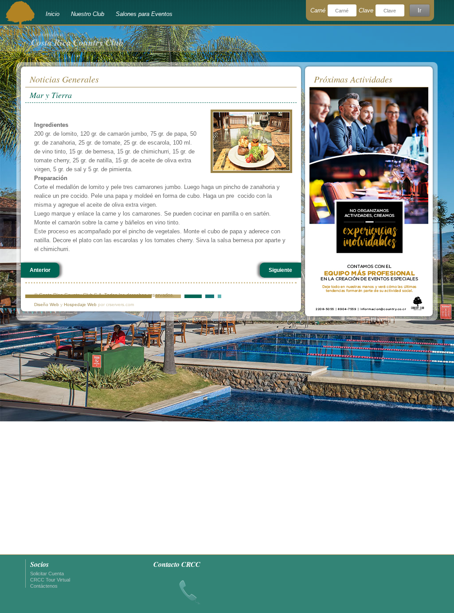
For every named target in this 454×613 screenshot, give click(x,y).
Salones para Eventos (144, 14)
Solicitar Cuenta (47, 573)
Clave (366, 10)
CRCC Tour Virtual (50, 579)
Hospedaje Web (80, 304)
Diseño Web (46, 304)
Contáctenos (44, 586)
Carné (317, 10)
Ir (419, 10)
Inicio (52, 14)
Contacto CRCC (176, 564)
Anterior (40, 270)
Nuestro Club (87, 14)
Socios (39, 564)
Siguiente (280, 270)
